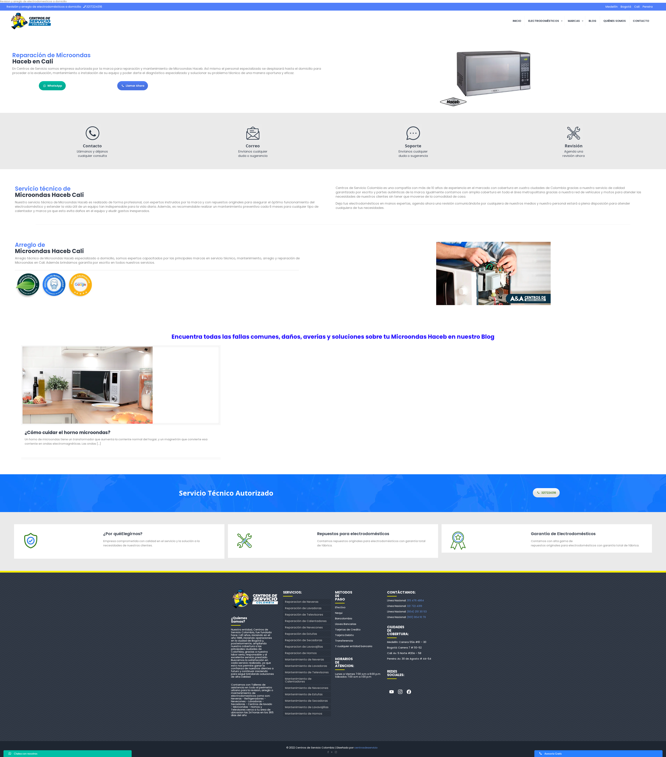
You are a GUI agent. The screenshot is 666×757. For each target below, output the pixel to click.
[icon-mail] (253, 133)
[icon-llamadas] (92, 133)
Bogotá (626, 7)
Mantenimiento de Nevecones (306, 688)
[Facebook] (408, 692)
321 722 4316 (414, 606)
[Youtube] (391, 692)
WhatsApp (54, 86)
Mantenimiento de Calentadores (298, 680)
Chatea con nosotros (25, 753)
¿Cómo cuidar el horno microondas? (67, 432)
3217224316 (94, 7)
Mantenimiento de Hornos (303, 714)
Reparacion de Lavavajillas (304, 647)
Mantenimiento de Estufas (304, 694)
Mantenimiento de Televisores (307, 672)
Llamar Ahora (135, 86)
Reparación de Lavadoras (303, 608)
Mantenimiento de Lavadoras (306, 666)
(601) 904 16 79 (416, 617)
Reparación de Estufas (301, 634)
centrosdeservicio (366, 747)
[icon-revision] (574, 133)
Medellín (611, 7)
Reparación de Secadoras (303, 640)
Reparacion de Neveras (301, 602)
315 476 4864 (415, 600)
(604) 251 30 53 (417, 611)
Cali (637, 7)
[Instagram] (400, 692)
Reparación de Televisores (304, 615)
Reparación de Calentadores (306, 621)
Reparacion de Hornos (301, 653)
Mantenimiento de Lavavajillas (306, 707)
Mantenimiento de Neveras (304, 659)
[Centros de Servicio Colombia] (31, 21)
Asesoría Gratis (553, 753)
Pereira (648, 7)
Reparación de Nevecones (304, 627)
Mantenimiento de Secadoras (306, 701)
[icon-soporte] (413, 133)
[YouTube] (332, 752)
